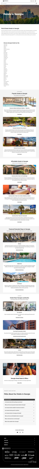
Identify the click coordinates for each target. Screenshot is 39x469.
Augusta (5, 50)
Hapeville (5, 68)
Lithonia (5, 72)
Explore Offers (19, 382)
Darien (5, 61)
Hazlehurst (5, 69)
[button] (19, 3)
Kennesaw (5, 71)
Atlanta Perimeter (7, 49)
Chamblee (5, 56)
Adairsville (5, 44)
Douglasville (6, 64)
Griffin (5, 67)
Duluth (5, 65)
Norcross (5, 79)
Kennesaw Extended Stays (19, 289)
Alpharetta (5, 45)
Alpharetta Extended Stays (19, 269)
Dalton (5, 60)
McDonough (6, 75)
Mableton (5, 73)
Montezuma (6, 76)
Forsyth (5, 66)
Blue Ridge (5, 52)
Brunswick (5, 53)
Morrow (5, 77)
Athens (5, 46)
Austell (5, 51)
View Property (19, 114)
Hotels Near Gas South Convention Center (19, 336)
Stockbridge (6, 83)
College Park (6, 57)
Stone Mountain (6, 84)
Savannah (5, 82)
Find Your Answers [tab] (8, 399)
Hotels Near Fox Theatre (19, 317)
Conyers (5, 59)
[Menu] (35, 1)
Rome (5, 80)
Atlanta (5, 48)
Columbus (5, 58)
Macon (5, 74)
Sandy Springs (6, 81)
